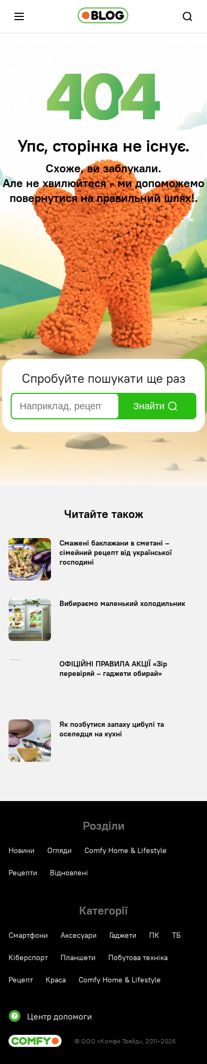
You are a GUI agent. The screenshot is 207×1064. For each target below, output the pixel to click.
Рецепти (22, 872)
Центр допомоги (59, 1016)
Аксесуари (79, 935)
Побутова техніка (138, 957)
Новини (21, 850)
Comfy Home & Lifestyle (125, 850)
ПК (154, 935)
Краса (56, 979)
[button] (19, 16)
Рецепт (20, 979)
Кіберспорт (28, 957)
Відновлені (69, 872)
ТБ (176, 935)
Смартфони (28, 935)
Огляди (59, 850)
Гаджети (122, 935)
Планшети (78, 957)
